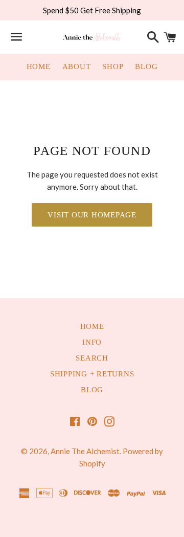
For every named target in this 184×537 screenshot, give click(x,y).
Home (39, 66)
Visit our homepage (92, 215)
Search (92, 358)
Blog (146, 66)
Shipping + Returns (92, 374)
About (76, 66)
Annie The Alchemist (85, 451)
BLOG (92, 390)
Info (92, 342)
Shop (112, 66)
